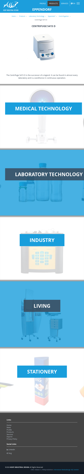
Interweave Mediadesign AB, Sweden (66, 470)
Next (78, 49)
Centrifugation (64, 16)
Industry (42, 240)
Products (53, 3)
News (9, 427)
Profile (43, 3)
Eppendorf (51, 16)
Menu (78, 3)
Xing (10, 453)
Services (64, 3)
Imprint (9, 437)
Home (14, 16)
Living (42, 305)
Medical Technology (43, 108)
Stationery (42, 371)
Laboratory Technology (36, 16)
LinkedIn (12, 449)
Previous (8, 49)
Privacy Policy (12, 439)
